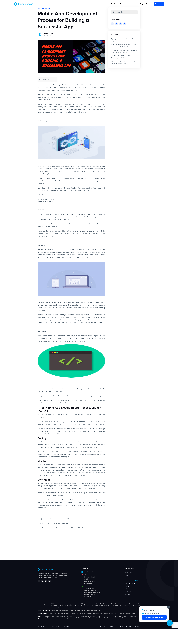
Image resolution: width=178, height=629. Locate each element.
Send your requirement (155, 617)
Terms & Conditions (125, 626)
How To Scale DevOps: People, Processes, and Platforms (121, 57)
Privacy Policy (112, 626)
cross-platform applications (53, 391)
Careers (148, 4)
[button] (113, 12)
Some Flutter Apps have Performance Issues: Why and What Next (61, 528)
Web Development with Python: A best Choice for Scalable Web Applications (123, 46)
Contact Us (158, 4)
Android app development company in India (54, 252)
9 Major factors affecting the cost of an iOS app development (60, 519)
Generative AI (124, 4)
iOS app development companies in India (77, 389)
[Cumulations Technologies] (23, 4)
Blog (141, 4)
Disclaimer (102, 626)
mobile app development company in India (84, 109)
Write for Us (129, 591)
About (106, 4)
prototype (41, 403)
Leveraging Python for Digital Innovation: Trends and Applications (124, 51)
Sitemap (136, 626)
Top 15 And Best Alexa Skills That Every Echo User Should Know (123, 62)
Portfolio (134, 4)
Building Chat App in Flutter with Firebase (53, 523)
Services (127, 594)
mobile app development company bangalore (68, 166)
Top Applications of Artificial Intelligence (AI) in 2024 (124, 40)
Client (127, 586)
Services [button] (114, 4)
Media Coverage (130, 583)
